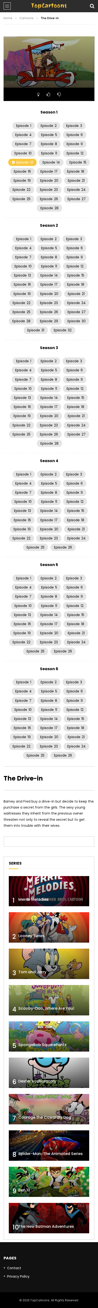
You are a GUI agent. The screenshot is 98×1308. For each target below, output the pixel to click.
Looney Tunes (31, 936)
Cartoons (27, 18)
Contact (14, 1268)
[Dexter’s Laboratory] (49, 1073)
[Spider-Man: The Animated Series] (49, 1145)
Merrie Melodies (33, 899)
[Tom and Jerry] (49, 964)
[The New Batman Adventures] (49, 1218)
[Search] (92, 6)
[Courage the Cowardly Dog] (49, 1109)
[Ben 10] (49, 1182)
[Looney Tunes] (49, 927)
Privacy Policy (18, 1276)
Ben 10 (24, 1190)
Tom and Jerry (32, 972)
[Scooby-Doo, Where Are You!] (49, 1000)
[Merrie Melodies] (49, 891)
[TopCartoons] (49, 6)
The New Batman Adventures (46, 1226)
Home (8, 18)
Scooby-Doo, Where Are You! (46, 1008)
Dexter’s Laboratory (37, 1081)
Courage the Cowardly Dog (44, 1117)
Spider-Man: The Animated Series (50, 1153)
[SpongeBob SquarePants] (49, 1036)
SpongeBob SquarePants (42, 1045)
